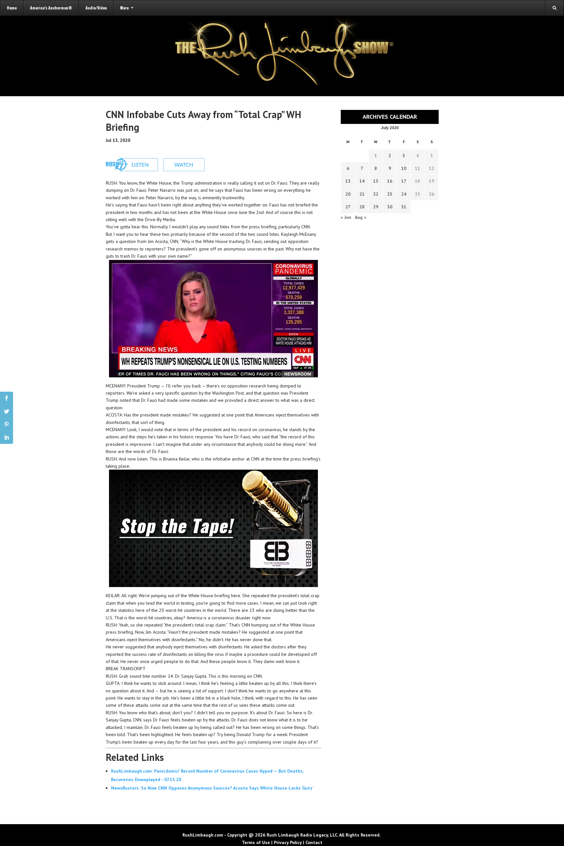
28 (362, 207)
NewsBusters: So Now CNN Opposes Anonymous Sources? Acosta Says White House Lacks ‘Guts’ (212, 788)
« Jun (346, 217)
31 (403, 207)
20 (348, 194)
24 (403, 194)
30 (389, 207)
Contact (314, 842)
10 (403, 168)
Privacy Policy (288, 842)
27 (348, 207)
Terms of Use (256, 842)
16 (389, 181)
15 (375, 181)
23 (389, 194)
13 (348, 181)
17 (403, 181)
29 (375, 207)
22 (375, 194)
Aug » (360, 217)
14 (362, 181)
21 (362, 194)
